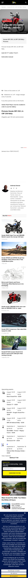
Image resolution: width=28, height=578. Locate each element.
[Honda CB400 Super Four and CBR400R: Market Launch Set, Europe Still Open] (14, 226)
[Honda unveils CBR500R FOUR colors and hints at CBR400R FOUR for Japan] (14, 298)
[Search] (25, 2)
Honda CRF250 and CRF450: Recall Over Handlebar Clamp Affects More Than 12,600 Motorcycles (13, 259)
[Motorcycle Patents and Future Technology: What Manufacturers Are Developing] (14, 273)
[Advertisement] (14, 74)
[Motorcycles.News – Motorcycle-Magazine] (14, 2)
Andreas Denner (7, 31)
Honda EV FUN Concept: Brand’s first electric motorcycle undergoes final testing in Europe (12, 353)
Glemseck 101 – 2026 (13, 440)
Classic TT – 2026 (12, 404)
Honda (25, 147)
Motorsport (5, 494)
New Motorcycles (7, 21)
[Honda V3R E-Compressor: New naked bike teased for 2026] (14, 320)
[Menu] (3, 2)
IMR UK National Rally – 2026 (15, 422)
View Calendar (6, 456)
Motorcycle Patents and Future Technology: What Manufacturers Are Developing (13, 283)
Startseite (4, 7)
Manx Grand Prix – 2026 (14, 396)
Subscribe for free (15, 473)
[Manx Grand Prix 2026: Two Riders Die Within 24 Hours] (14, 489)
